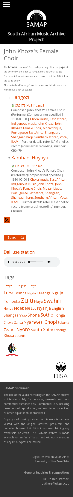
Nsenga (60, 330)
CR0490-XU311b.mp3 (29, 166)
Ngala (31, 293)
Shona (34, 315)
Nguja (57, 293)
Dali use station (19, 252)
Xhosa (9, 335)
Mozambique (52, 128)
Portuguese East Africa (27, 132)
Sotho (47, 314)
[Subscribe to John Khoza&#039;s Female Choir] (36, 220)
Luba (9, 293)
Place (33, 285)
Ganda (18, 323)
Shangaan (52, 132)
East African (58, 119)
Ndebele (22, 308)
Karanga (43, 293)
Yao (24, 315)
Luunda (20, 336)
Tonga (59, 315)
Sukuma (63, 323)
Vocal (63, 137)
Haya (38, 301)
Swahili (52, 300)
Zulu (27, 300)
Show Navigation (6, 5)
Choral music (39, 119)
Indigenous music (23, 123)
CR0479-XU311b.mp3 (29, 105)
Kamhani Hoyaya (29, 157)
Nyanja (44, 308)
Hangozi (20, 97)
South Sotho (43, 329)
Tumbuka (12, 301)
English (58, 308)
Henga (8, 308)
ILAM (15, 142)
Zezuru (10, 329)
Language (22, 285)
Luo (33, 308)
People (9, 285)
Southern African (46, 137)
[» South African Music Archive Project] (36, 19)
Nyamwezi (34, 322)
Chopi (50, 322)
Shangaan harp (22, 137)
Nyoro (23, 329)
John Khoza (45, 123)
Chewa (8, 323)
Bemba (20, 293)
